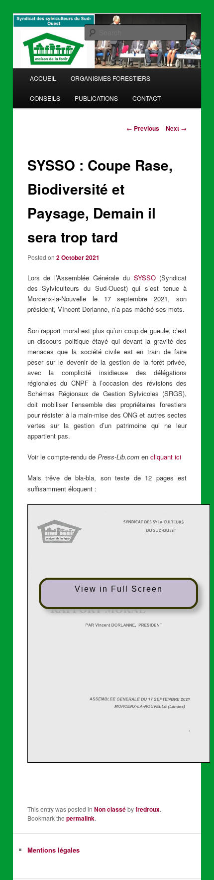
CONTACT (146, 98)
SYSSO (145, 277)
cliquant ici (165, 456)
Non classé (110, 809)
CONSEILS (45, 98)
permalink (80, 818)
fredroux (147, 809)
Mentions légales (53, 850)
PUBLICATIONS (96, 98)
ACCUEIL (43, 78)
